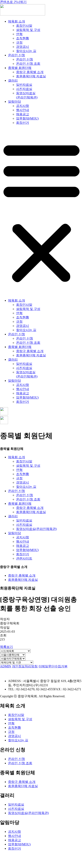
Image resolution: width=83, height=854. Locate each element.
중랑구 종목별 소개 (30, 72)
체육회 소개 (16, 21)
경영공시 (22, 46)
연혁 (19, 34)
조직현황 (22, 38)
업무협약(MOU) (27, 118)
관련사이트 (24, 558)
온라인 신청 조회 (28, 63)
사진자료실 (24, 89)
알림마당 (14, 101)
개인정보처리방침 (25, 666)
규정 (19, 42)
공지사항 (22, 105)
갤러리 (13, 80)
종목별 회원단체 (19, 68)
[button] (41, 211)
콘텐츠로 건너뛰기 (13, 2)
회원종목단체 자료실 (31, 76)
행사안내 (22, 110)
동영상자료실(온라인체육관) (36, 529)
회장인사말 (24, 25)
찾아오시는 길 (26, 51)
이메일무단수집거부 (52, 666)
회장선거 (22, 122)
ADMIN (5, 666)
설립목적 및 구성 (28, 30)
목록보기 (6, 646)
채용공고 (22, 114)
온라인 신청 (16, 55)
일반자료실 (24, 84)
